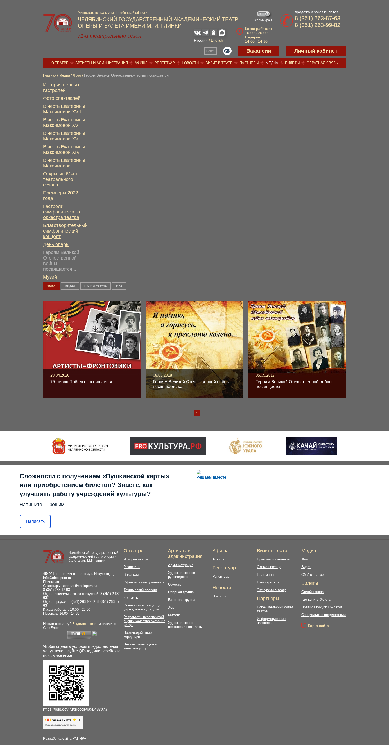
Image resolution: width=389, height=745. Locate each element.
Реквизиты (132, 567)
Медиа (272, 63)
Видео (70, 286)
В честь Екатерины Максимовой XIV (64, 149)
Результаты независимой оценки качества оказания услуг (144, 621)
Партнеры (249, 63)
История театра (136, 559)
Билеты (292, 63)
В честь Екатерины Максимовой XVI (64, 122)
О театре (60, 63)
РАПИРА (79, 738)
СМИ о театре (95, 286)
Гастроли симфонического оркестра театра (61, 212)
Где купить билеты (316, 599)
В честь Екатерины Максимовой (64, 163)
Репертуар (165, 63)
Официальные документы (144, 582)
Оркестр (174, 584)
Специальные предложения (323, 615)
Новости (190, 63)
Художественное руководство (181, 575)
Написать (35, 521)
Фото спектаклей (61, 98)
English (217, 40)
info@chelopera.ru (57, 578)
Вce (119, 286)
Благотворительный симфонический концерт (65, 231)
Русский (201, 40)
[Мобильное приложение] (311, 446)
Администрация (180, 565)
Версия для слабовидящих (227, 51)
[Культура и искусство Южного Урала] (246, 446)
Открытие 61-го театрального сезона (60, 179)
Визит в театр (219, 63)
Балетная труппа (181, 600)
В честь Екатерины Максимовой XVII (64, 109)
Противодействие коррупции (138, 635)
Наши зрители (268, 582)
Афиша (141, 63)
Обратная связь (322, 63)
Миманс (174, 615)
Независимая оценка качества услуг (140, 646)
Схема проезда (269, 567)
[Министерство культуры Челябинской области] (80, 446)
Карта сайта (318, 625)
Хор (171, 607)
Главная (49, 75)
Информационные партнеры (271, 621)
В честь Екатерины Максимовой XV (64, 136)
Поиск (210, 51)
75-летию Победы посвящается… (83, 382)
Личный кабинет (315, 51)
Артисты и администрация (101, 63)
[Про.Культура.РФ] (168, 446)
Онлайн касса (312, 592)
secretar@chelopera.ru (79, 586)
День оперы (56, 244)
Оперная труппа (181, 592)
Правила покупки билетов (322, 607)
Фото (77, 75)
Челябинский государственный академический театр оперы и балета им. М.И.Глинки (93, 557)
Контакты (131, 598)
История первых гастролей (61, 87)
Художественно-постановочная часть (185, 625)
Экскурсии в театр (271, 590)
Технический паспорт (140, 590)
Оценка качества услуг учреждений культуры (142, 607)
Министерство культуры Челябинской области (112, 13)
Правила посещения (273, 559)
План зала (265, 575)
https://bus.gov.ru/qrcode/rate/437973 (75, 709)
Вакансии (258, 51)
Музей (50, 277)
